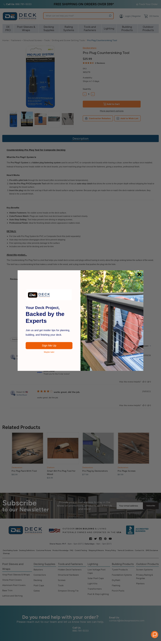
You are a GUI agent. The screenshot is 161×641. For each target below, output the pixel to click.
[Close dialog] (139, 274)
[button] (154, 634)
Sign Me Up (49, 345)
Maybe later (49, 352)
